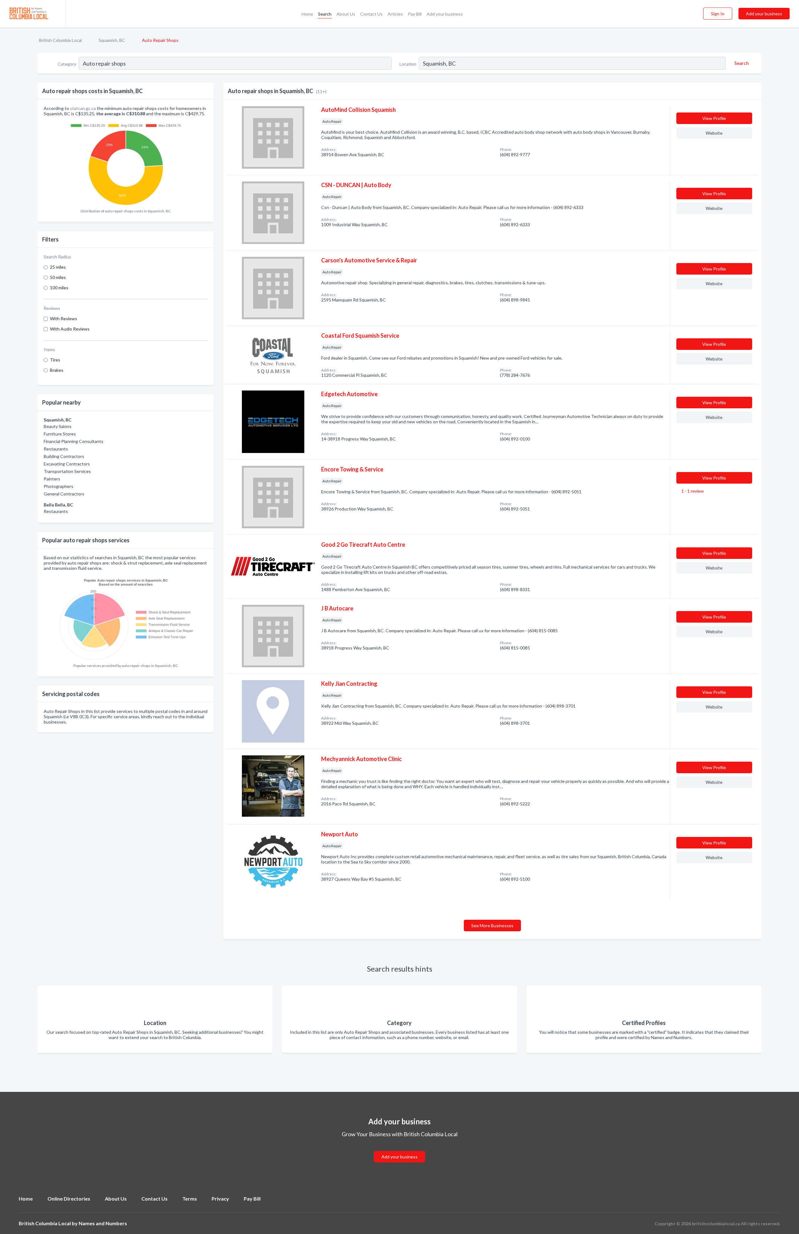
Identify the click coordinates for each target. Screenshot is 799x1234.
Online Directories (68, 1199)
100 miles (59, 287)
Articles (395, 14)
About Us (345, 14)
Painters (52, 478)
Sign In (717, 13)
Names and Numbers (103, 1223)
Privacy (220, 1199)
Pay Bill (415, 14)
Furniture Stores (60, 433)
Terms (189, 1199)
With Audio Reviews (70, 328)
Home (307, 14)
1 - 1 (692, 491)
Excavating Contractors (67, 463)
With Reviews (63, 318)
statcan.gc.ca (83, 108)
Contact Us (371, 14)
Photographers (58, 486)
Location (408, 64)
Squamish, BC (112, 40)
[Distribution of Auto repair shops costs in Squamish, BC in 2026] (126, 163)
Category (67, 64)
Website (714, 133)
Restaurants (56, 448)
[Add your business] (399, 1149)
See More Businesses (492, 925)
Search (324, 14)
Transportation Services (67, 471)
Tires (55, 359)
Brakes (56, 370)
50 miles (58, 277)
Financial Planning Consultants (73, 441)
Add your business (445, 14)
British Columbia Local (60, 40)
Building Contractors (64, 456)
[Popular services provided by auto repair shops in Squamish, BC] (126, 617)
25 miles (58, 267)
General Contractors (64, 493)
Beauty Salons (57, 426)
